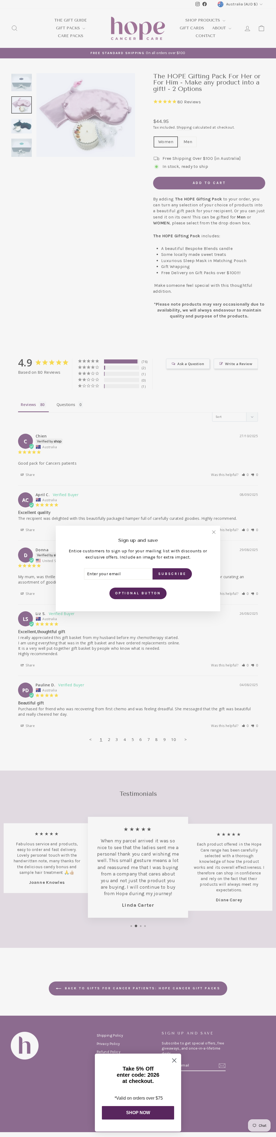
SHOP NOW (138, 1112)
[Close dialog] (174, 1060)
